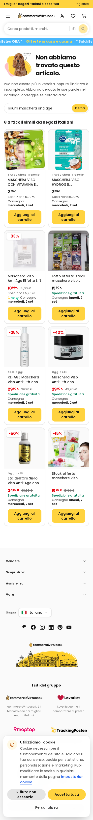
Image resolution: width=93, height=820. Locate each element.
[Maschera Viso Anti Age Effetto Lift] (24, 251)
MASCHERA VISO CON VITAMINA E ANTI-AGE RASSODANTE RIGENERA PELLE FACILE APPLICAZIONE (22, 182)
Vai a (10, 594)
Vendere (13, 561)
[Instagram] (42, 627)
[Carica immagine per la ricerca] (73, 28)
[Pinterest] (60, 627)
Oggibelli (59, 372)
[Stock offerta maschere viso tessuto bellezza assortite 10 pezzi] (68, 448)
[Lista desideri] (73, 16)
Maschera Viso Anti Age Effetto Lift (24, 278)
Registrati (82, 4)
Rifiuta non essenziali (26, 794)
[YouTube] (68, 627)
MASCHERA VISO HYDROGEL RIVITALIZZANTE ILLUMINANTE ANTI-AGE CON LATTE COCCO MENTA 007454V (68, 182)
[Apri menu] (8, 16)
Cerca (80, 108)
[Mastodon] (24, 627)
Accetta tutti (67, 794)
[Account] (62, 16)
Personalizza (46, 807)
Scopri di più (16, 572)
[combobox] (36, 29)
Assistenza (15, 583)
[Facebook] (33, 627)
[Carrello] (84, 16)
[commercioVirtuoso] (36, 16)
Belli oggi (15, 372)
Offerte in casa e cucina (56, 41)
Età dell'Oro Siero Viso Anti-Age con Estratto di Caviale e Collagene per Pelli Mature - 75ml (24, 480)
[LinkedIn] (51, 627)
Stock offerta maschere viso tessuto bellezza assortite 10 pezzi (67, 476)
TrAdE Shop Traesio (24, 175)
